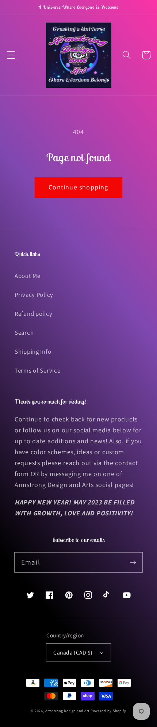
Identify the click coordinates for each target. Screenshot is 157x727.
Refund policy (33, 314)
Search (24, 333)
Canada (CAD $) (73, 652)
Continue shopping (78, 187)
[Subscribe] (132, 562)
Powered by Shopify (108, 710)
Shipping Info (33, 351)
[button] (11, 55)
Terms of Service (38, 370)
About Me (28, 276)
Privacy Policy (34, 295)
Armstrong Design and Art (67, 710)
